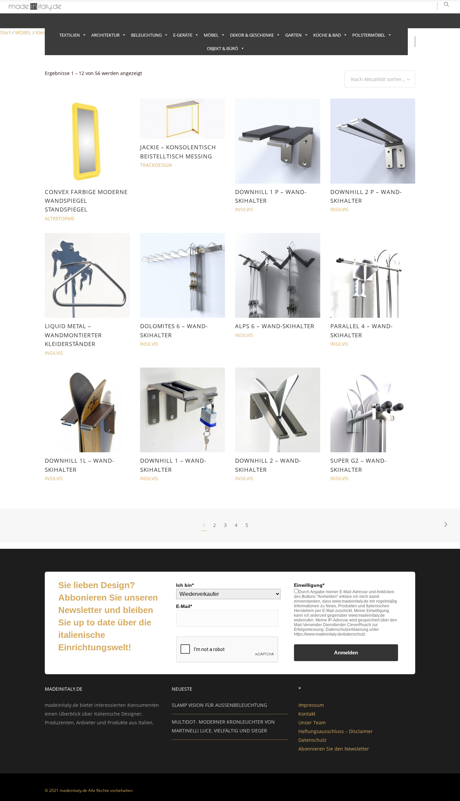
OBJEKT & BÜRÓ (222, 48)
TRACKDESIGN (156, 165)
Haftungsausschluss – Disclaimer (335, 731)
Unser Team (312, 722)
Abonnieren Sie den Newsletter (333, 749)
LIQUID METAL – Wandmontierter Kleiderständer (73, 335)
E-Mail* (184, 606)
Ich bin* (185, 585)
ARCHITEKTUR (105, 35)
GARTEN (293, 35)
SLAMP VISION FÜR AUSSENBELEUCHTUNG (219, 705)
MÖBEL (211, 35)
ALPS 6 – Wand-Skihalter (275, 326)
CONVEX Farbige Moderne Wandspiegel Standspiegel (86, 201)
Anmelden (346, 652)
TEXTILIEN (69, 35)
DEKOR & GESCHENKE (252, 35)
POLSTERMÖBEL (368, 35)
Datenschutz (312, 740)
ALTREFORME (60, 218)
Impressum (311, 705)
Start (5, 32)
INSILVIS (244, 209)
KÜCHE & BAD (327, 35)
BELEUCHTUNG (146, 35)
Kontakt (307, 714)
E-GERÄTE (182, 35)
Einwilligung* (309, 585)
